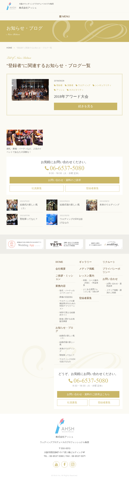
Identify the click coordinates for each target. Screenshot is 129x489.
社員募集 (37, 188)
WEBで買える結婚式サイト (67, 313)
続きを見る (85, 106)
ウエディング (84, 85)
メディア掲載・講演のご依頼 (114, 291)
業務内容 (61, 286)
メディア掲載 (86, 268)
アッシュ (60, 90)
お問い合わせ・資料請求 (114, 284)
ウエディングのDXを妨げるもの (67, 360)
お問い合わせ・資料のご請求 (64, 180)
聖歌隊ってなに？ (67, 355)
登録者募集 (92, 188)
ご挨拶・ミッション (64, 277)
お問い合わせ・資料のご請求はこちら (88, 394)
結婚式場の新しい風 (67, 343)
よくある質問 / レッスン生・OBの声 (91, 290)
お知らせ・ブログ (64, 329)
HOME (59, 262)
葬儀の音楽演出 (66, 297)
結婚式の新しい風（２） (67, 336)
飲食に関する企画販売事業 (67, 320)
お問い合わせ (110, 279)
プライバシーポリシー (111, 270)
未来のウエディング (67, 349)
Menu (66, 16)
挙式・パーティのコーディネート (67, 291)
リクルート (109, 262)
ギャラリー (85, 262)
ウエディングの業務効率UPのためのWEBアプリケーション (67, 304)
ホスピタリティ (76, 90)
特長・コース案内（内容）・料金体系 (90, 282)
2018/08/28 (59, 81)
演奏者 (70, 85)
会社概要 (61, 268)
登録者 (59, 85)
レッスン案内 (86, 275)
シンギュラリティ (103, 85)
